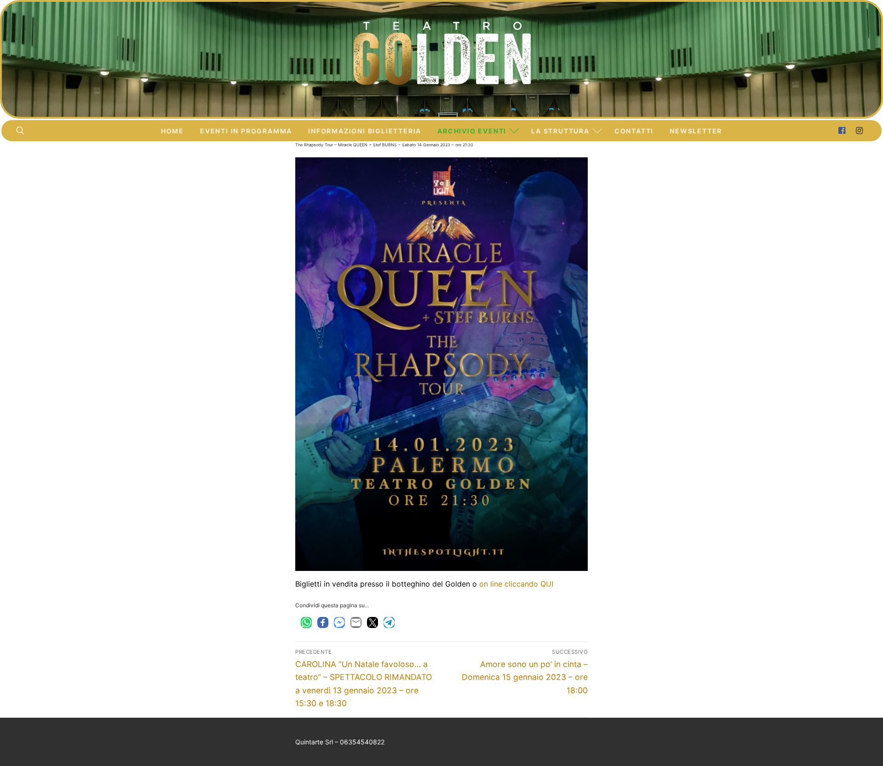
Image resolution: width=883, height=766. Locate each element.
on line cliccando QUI (516, 583)
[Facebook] (841, 130)
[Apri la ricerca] (20, 131)
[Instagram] (859, 130)
